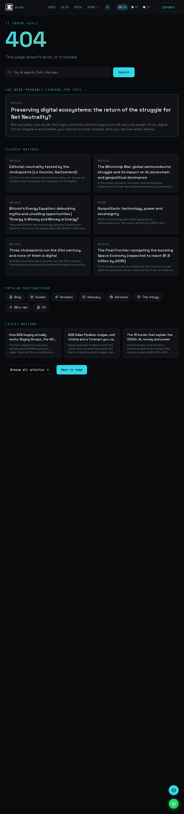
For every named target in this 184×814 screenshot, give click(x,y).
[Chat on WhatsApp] (174, 804)
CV (44, 307)
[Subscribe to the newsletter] (174, 790)
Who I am (20, 307)
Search (123, 72)
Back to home (72, 370)
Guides (40, 297)
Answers (66, 297)
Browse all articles (27, 370)
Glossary (93, 297)
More (91, 7)
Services (121, 297)
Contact (168, 7)
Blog (17, 297)
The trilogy (150, 297)
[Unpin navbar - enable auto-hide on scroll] (107, 7)
